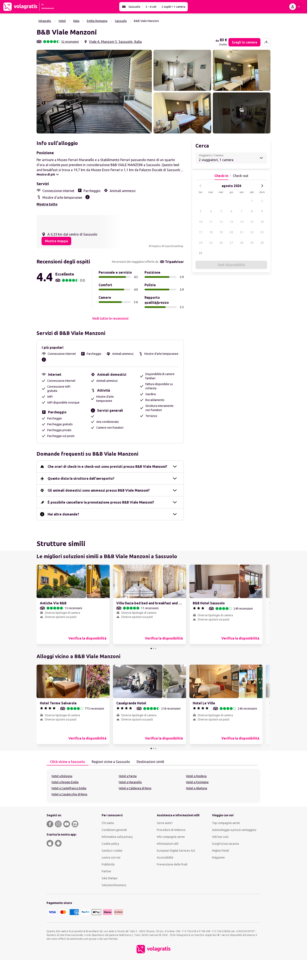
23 (262, 232)
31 (200, 253)
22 (252, 232)
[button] (94, 91)
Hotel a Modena (196, 776)
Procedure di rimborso (171, 830)
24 (200, 242)
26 (221, 242)
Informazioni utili (167, 843)
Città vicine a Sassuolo (67, 762)
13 (231, 221)
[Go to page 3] (155, 648)
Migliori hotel (220, 850)
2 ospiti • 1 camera (173, 6)
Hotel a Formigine (197, 782)
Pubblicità (108, 864)
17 (200, 232)
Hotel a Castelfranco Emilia (69, 788)
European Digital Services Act (176, 850)
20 (231, 232)
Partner (106, 871)
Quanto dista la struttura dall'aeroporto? (81, 478)
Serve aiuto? (165, 823)
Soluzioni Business (114, 885)
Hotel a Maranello (130, 782)
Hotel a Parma (128, 776)
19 (221, 232)
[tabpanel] (153, 786)
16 (262, 221)
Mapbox (156, 246)
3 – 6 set (151, 6)
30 (262, 242)
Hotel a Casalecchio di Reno (69, 794)
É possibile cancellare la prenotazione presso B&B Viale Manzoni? (101, 502)
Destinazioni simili (150, 762)
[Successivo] (262, 186)
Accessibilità (165, 857)
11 (211, 221)
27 (231, 242)
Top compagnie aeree (226, 823)
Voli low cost (220, 836)
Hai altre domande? (63, 514)
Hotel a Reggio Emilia (65, 782)
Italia (76, 21)
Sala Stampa (109, 878)
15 (252, 221)
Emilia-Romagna (97, 21)
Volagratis (44, 21)
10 (200, 221)
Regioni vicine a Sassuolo (111, 762)
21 (241, 232)
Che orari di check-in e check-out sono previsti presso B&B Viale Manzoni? (107, 466)
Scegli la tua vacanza (225, 843)
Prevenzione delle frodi (172, 864)
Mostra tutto (47, 204)
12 (221, 221)
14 (241, 221)
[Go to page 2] (153, 648)
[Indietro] (200, 186)
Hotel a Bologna (62, 776)
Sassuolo (134, 6)
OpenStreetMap (173, 246)
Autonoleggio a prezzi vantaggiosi (234, 830)
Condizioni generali (114, 830)
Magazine (218, 857)
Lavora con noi (111, 857)
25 (211, 242)
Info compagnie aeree (171, 836)
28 (241, 242)
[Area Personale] (295, 7)
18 (211, 232)
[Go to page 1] (151, 648)
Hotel (62, 21)
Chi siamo (108, 823)
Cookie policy (110, 843)
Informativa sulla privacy (117, 836)
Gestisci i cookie (112, 850)
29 (252, 242)
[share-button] (266, 42)
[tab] (67, 761)
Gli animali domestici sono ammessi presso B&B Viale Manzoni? (99, 490)
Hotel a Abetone (196, 788)
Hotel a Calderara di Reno (135, 788)
